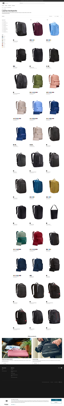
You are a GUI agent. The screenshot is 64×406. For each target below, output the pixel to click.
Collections (9, 5)
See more (6, 363)
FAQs (2, 369)
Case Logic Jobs (13, 373)
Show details (13, 404)
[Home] (10, 3)
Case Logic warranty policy (14, 377)
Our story (12, 369)
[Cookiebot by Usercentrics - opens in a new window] (6, 404)
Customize (56, 402)
